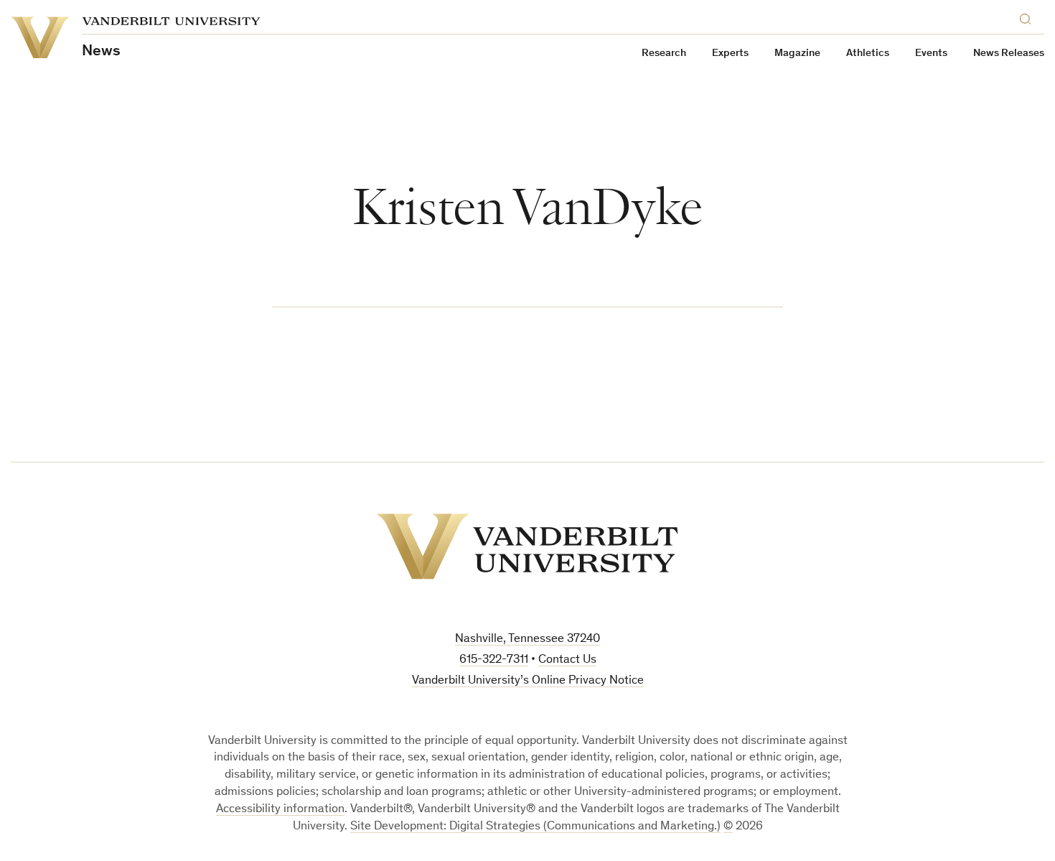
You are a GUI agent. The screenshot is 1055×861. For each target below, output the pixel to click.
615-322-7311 (493, 660)
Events (931, 53)
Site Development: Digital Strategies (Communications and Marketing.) (535, 827)
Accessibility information (280, 810)
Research (664, 53)
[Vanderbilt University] (527, 546)
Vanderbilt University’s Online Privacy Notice (528, 681)
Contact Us (567, 660)
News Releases (1008, 53)
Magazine (797, 53)
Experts (730, 53)
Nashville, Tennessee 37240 (527, 639)
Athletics (867, 53)
